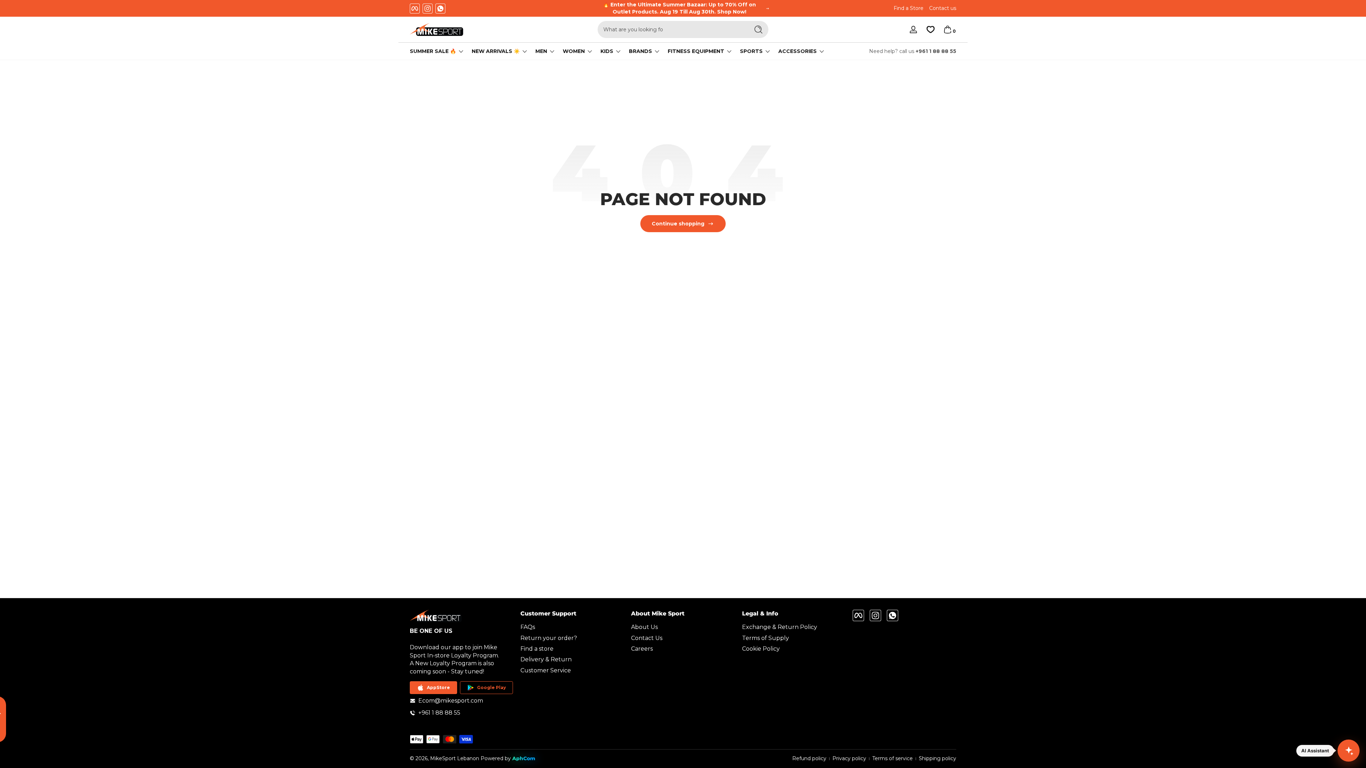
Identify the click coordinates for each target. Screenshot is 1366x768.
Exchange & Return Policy (779, 627)
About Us (644, 627)
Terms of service (892, 758)
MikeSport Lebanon (454, 758)
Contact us (942, 8)
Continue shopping (678, 223)
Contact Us (646, 638)
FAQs (527, 627)
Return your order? (548, 638)
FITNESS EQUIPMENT (696, 51)
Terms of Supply (765, 638)
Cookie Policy (761, 648)
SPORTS (751, 51)
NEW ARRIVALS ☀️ (496, 51)
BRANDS (640, 51)
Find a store (537, 648)
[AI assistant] (1349, 751)
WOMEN (574, 51)
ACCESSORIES (797, 51)
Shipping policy (937, 758)
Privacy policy (849, 758)
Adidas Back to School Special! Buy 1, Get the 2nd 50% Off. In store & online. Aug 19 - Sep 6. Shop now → (680, 8)
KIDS (606, 51)
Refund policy (809, 758)
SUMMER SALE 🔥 (433, 51)
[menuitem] (572, 627)
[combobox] (672, 29)
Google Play (491, 687)
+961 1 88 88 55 (936, 51)
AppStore (438, 687)
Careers (642, 648)
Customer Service (545, 670)
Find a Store (908, 8)
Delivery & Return (546, 659)
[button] (947, 29)
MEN (541, 51)
